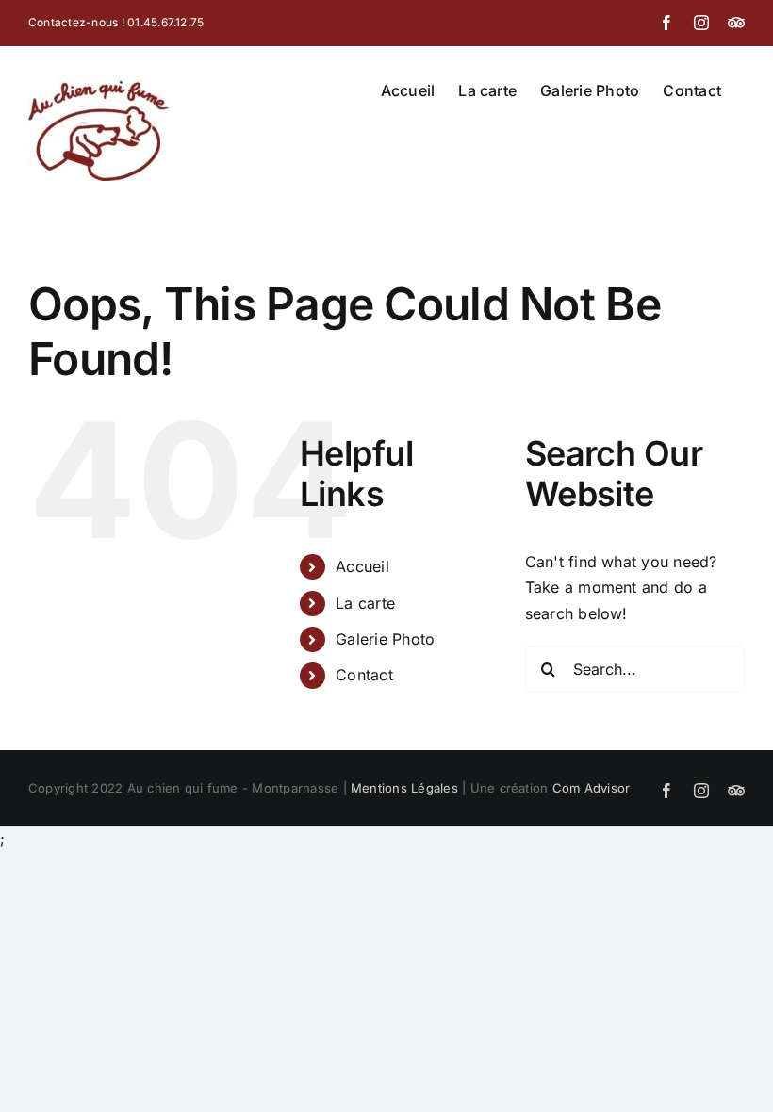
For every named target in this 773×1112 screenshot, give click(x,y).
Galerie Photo (385, 639)
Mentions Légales (404, 787)
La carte (365, 603)
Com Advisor (591, 787)
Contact (364, 674)
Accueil (362, 566)
